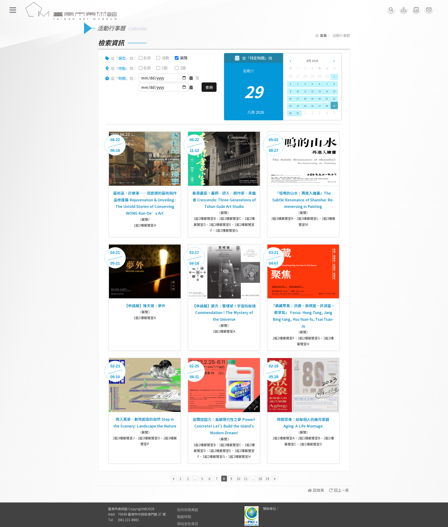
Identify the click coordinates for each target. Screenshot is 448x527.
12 (312, 91)
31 (298, 113)
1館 (165, 68)
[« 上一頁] (173, 478)
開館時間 (184, 516)
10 (298, 91)
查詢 (209, 87)
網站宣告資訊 (187, 523)
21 (327, 98)
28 (327, 105)
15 (334, 91)
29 (334, 105)
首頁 (323, 35)
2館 (183, 68)
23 (290, 105)
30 (290, 113)
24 (298, 105)
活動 (165, 58)
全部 (147, 58)
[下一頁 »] (275, 478)
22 (334, 98)
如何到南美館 (187, 509)
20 (319, 98)
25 (305, 105)
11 (305, 91)
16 (290, 98)
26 (312, 105)
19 (312, 98)
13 (319, 91)
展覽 (184, 58)
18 (305, 98)
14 (327, 91)
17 (298, 98)
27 (319, 105)
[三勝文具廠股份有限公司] (286, 512)
